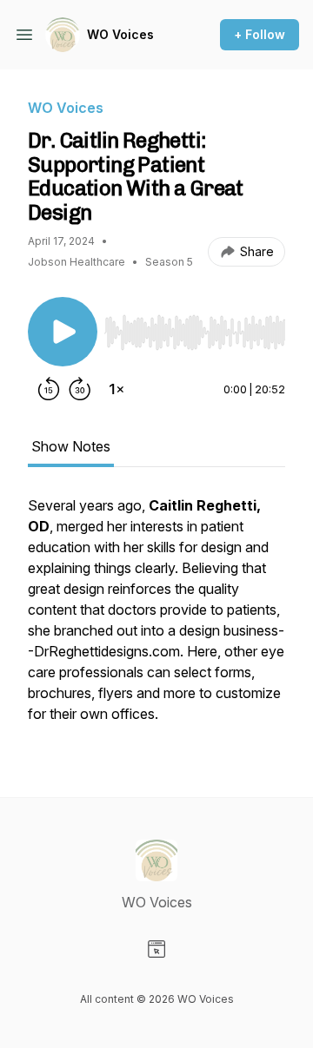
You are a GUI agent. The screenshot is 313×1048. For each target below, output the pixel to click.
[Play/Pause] (62, 331)
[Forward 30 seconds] (80, 389)
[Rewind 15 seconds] (49, 389)
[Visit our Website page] (156, 949)
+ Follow (259, 34)
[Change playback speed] (116, 389)
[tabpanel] (156, 618)
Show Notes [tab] (70, 446)
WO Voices (120, 34)
